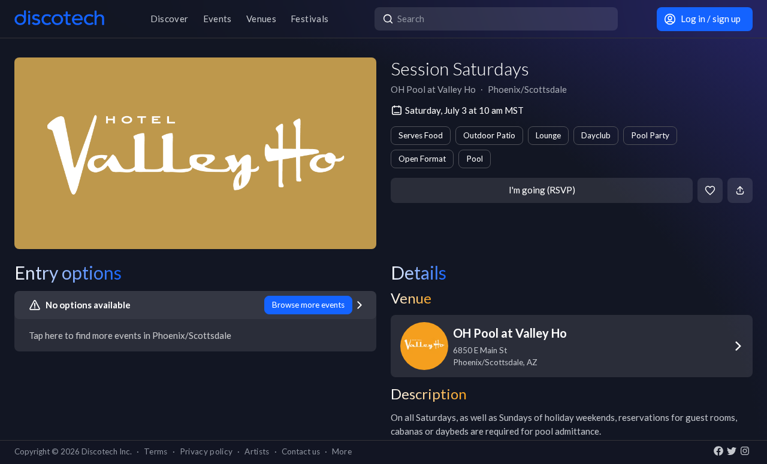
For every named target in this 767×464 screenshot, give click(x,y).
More (342, 451)
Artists (256, 451)
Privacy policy (206, 451)
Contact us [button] (301, 451)
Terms (156, 451)
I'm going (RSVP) (542, 189)
